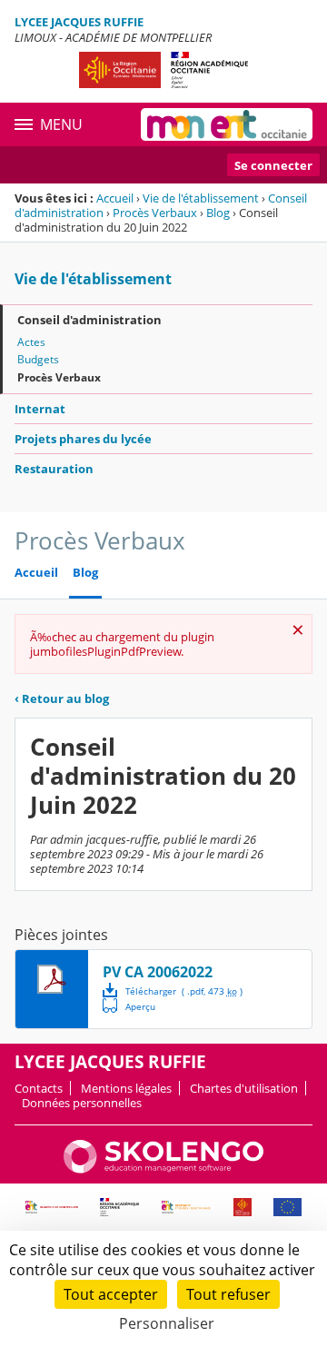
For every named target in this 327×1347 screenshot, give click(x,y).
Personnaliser (166, 1323)
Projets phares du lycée (83, 439)
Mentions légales (126, 1088)
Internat (40, 409)
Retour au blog (62, 698)
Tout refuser (228, 1294)
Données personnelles (82, 1102)
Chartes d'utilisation (244, 1088)
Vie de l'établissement (201, 198)
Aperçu (129, 1005)
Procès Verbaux (155, 212)
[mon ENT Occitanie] (226, 124)
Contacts (39, 1088)
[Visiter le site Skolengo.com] (163, 1169)
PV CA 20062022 (158, 972)
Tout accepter (111, 1294)
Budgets (38, 359)
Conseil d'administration (89, 320)
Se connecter (273, 165)
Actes (31, 342)
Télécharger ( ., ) (184, 991)
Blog (218, 212)
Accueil (115, 198)
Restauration (54, 469)
